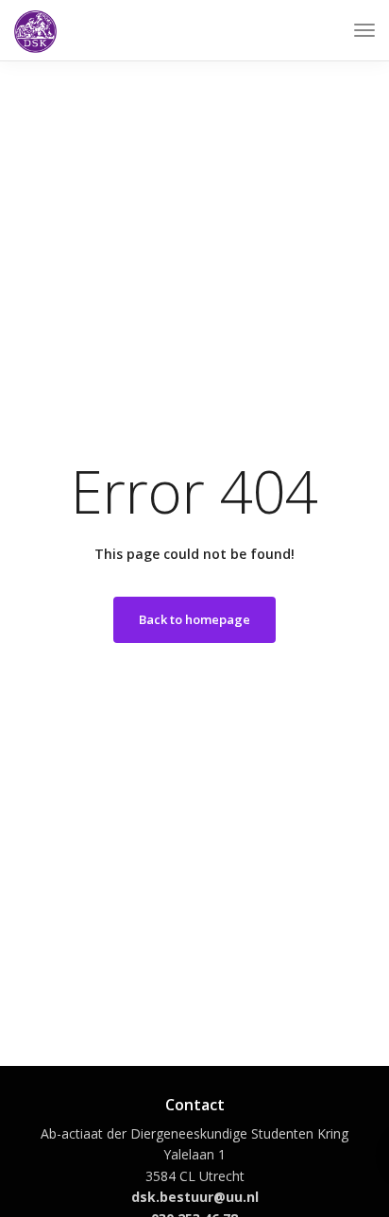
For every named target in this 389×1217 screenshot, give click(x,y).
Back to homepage (194, 619)
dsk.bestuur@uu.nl (195, 1197)
